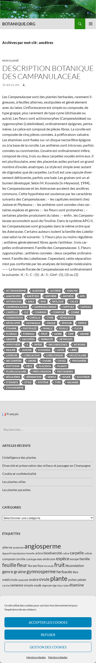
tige (54, 585)
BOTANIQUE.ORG (18, 23)
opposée (23, 580)
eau (39, 559)
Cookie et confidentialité (19, 474)
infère (38, 344)
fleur (78, 328)
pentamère (79, 360)
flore (41, 566)
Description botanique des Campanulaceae (48, 72)
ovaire (46, 360)
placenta (45, 366)
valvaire (72, 382)
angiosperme (42, 546)
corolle (34, 317)
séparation (33, 376)
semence (16, 585)
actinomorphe (16, 290)
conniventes (14, 317)
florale (11, 333)
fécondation (74, 565)
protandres (65, 371)
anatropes (13, 296)
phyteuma (13, 366)
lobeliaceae (32, 355)
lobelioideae (54, 355)
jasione (27, 349)
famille (48, 328)
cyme (50, 317)
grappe (11, 339)
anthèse (68, 296)
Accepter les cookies (48, 622)
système (43, 382)
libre (73, 349)
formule (29, 333)
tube (66, 585)
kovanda (44, 349)
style (27, 382)
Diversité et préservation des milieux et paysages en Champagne (46, 465)
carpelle (12, 312)
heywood (66, 339)
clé (26, 312)
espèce (82, 323)
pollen (72, 580)
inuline (10, 349)
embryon (49, 559)
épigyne (67, 323)
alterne (55, 290)
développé (13, 323)
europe (74, 559)
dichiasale (33, 323)
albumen (38, 290)
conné (75, 312)
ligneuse (11, 355)
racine (6, 585)
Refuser (48, 635)
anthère (50, 296)
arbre (39, 553)
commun (40, 312)
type (58, 382)
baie (43, 301)
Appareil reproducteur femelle (18, 553)
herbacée (47, 339)
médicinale (9, 580)
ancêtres (33, 296)
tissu (60, 585)
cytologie (31, 559)
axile (31, 301)
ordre (32, 360)
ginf (71, 333)
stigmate (12, 382)
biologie (58, 301)
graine (84, 333)
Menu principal (90, 23)
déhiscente (67, 317)
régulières (13, 376)
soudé (66, 376)
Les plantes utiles (14, 482)
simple (52, 376)
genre (58, 333)
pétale (81, 580)
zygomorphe (14, 387)
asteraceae (13, 301)
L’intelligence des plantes (19, 457)
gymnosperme (41, 571)
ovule (62, 360)
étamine (11, 328)
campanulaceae (16, 306)
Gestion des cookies (48, 647)
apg (82, 296)
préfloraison (42, 371)
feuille (63, 328)
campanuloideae (45, 306)
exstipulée (30, 328)
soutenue (83, 376)
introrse (80, 344)
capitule (68, 306)
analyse (72, 290)
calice (74, 301)
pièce (29, 366)
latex (60, 349)
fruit (44, 333)
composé (58, 312)
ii (27, 344)
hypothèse (13, 344)
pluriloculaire (16, 371)
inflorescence (57, 344)
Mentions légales (36, 657)
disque (51, 323)
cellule (88, 553)
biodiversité (53, 553)
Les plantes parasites (16, 490)
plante (62, 366)
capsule (85, 306)
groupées (28, 339)
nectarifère (14, 360)
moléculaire (77, 355)
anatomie (18, 547)
